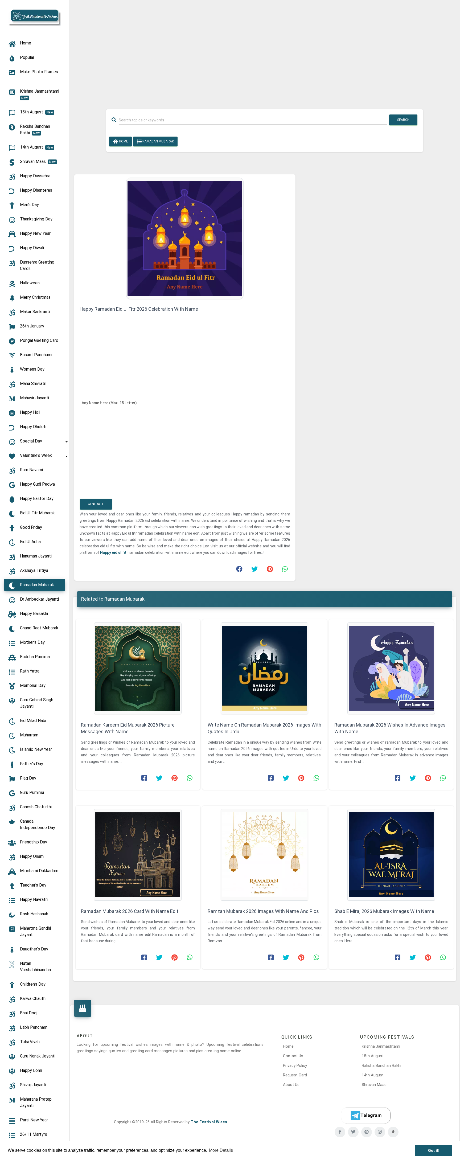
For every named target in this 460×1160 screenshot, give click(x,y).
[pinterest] (366, 1132)
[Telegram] (365, 1116)
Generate (96, 504)
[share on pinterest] (269, 570)
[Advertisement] (264, 51)
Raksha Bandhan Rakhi (381, 1065)
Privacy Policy (295, 1065)
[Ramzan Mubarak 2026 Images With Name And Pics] (264, 855)
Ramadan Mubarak (158, 141)
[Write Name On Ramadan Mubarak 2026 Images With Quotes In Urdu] (264, 668)
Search (403, 120)
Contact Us (293, 1056)
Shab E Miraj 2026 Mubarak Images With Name (384, 911)
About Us (291, 1084)
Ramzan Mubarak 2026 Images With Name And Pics (263, 911)
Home (123, 141)
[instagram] (380, 1132)
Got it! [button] (434, 1150)
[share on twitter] (254, 570)
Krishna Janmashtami (381, 1046)
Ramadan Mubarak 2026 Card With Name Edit (129, 911)
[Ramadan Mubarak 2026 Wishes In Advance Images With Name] (391, 668)
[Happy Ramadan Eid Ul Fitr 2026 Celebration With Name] (185, 238)
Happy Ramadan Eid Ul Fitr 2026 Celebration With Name (139, 309)
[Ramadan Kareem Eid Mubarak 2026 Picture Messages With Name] (138, 668)
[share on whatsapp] (284, 570)
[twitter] (353, 1132)
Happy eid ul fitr (114, 552)
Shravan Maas (374, 1084)
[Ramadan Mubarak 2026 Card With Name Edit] (138, 855)
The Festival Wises (209, 1122)
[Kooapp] (393, 1132)
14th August (373, 1075)
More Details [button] (221, 1150)
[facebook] (340, 1132)
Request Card (295, 1075)
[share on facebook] (239, 570)
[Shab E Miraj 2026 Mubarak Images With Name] (391, 855)
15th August (373, 1056)
